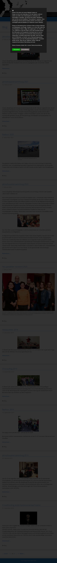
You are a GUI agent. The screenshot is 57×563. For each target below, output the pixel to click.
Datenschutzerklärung (37, 45)
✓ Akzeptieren (16, 49)
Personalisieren (25, 49)
